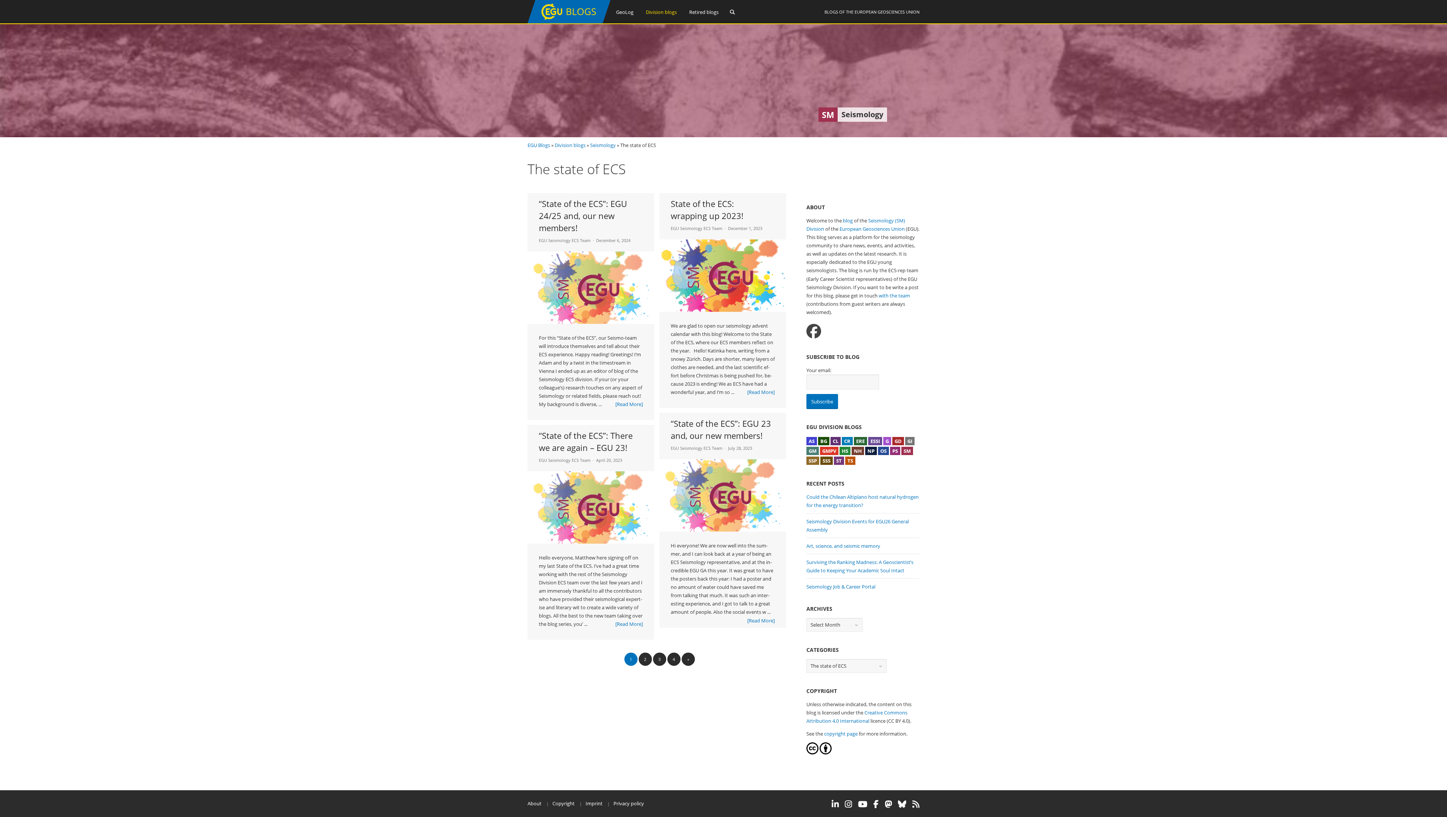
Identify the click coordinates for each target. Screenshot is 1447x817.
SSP (813, 460)
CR (847, 441)
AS (812, 441)
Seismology (603, 145)
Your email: (818, 370)
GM (813, 451)
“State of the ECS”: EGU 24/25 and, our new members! (583, 215)
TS (850, 460)
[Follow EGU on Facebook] (876, 804)
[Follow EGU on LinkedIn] (835, 804)
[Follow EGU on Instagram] (848, 804)
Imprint (594, 803)
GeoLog (624, 12)
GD (898, 441)
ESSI (875, 441)
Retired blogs (704, 12)
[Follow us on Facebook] (813, 331)
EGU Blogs (539, 145)
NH (858, 451)
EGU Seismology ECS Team (564, 240)
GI (909, 441)
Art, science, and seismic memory (843, 546)
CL (835, 441)
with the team (894, 295)
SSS (827, 460)
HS (845, 451)
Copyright (563, 803)
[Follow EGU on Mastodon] (888, 804)
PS (895, 451)
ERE (860, 441)
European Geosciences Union (887, 12)
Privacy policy (628, 803)
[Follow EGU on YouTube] (862, 804)
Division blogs (661, 12)
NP (871, 451)
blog (848, 220)
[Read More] (629, 404)
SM (907, 451)
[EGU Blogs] (569, 21)
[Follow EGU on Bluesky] (902, 804)
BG (823, 441)
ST (839, 460)
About (534, 803)
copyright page (841, 733)
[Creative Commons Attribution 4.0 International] (812, 752)
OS (883, 451)
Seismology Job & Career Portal (840, 586)
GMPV (829, 451)
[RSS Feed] (915, 804)
